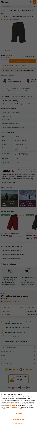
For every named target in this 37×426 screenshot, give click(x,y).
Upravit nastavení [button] (18, 419)
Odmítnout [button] (18, 423)
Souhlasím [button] (18, 414)
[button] (14, 407)
